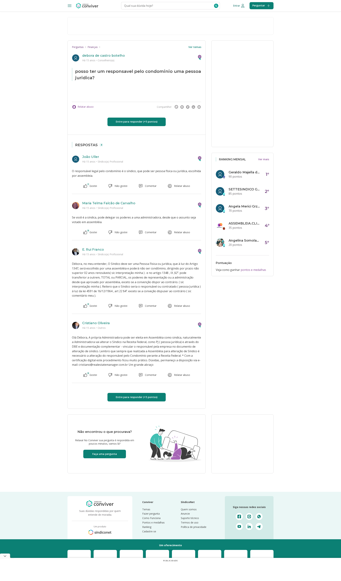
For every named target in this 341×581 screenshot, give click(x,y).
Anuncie (185, 513)
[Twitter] (188, 107)
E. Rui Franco (93, 250)
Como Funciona (151, 518)
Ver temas (194, 47)
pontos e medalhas (253, 270)
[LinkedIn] (193, 107)
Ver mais (263, 159)
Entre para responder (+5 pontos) (136, 121)
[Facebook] (182, 107)
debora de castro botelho (103, 56)
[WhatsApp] (176, 107)
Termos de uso (189, 522)
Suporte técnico (190, 518)
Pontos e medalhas (153, 522)
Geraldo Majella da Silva (245, 172)
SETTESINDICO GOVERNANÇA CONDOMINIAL (245, 189)
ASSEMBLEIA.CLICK (245, 223)
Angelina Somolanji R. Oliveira (245, 240)
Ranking (146, 527)
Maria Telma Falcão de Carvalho (108, 203)
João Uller (90, 157)
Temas (146, 509)
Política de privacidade (193, 527)
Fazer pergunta (151, 513)
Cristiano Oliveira (96, 323)
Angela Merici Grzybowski (245, 206)
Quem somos (189, 509)
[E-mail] (199, 107)
